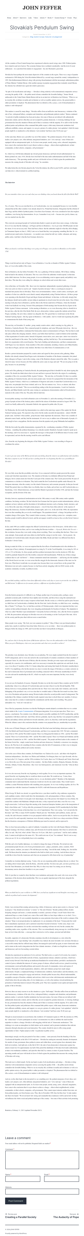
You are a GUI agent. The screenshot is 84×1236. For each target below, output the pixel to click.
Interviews (23, 18)
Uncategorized (57, 37)
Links (30, 18)
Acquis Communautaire (25, 711)
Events (70, 18)
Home (9, 18)
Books (50, 18)
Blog (31, 37)
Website (8, 1187)
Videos (35, 18)
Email (47, 1174)
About (15, 18)
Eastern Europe (60, 18)
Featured (48, 37)
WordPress (23, 1233)
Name (8, 1174)
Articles (42, 18)
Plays (75, 18)
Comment (9, 1149)
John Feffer (14, 1229)
